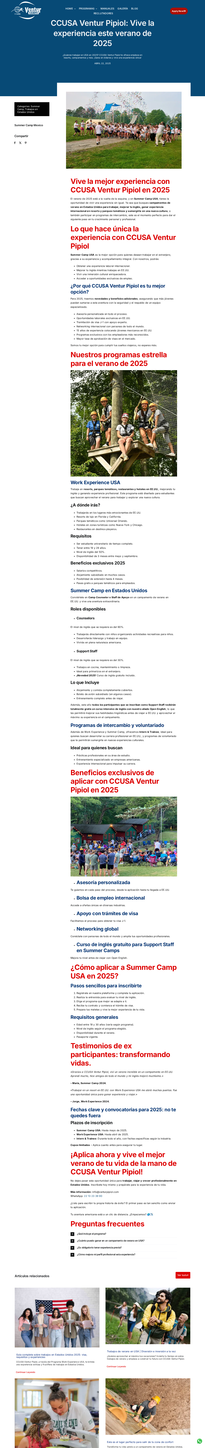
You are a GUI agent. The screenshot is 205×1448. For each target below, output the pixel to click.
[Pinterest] (25, 143)
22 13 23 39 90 (93, 1195)
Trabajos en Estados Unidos (27, 110)
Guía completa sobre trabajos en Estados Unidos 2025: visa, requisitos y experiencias (51, 1356)
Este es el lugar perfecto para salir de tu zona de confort (140, 1442)
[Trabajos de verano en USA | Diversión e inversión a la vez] (148, 1316)
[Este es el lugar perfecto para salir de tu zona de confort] (148, 1406)
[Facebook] (15, 143)
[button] (124, 1234)
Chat (199, 1439)
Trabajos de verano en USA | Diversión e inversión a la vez (141, 1351)
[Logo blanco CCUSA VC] (26, 2)
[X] (20, 143)
